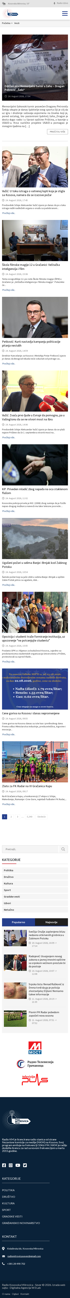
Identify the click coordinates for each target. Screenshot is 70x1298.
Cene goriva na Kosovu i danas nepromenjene (30, 713)
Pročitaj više (57, 131)
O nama (6, 1293)
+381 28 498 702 (16, 1263)
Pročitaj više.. (8, 213)
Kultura (8, 883)
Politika (8, 870)
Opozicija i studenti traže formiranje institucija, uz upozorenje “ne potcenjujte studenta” (33, 639)
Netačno (9, 909)
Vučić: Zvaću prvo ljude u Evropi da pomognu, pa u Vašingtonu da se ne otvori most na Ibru (33, 417)
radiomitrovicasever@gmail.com (24, 1256)
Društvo (9, 876)
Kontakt (24, 1293)
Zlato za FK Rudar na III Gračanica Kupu (27, 786)
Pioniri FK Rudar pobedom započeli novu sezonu (44, 1013)
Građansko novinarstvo (21, 1223)
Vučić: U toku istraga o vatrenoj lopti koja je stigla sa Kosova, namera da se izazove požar (33, 193)
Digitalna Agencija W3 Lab (25, 1287)
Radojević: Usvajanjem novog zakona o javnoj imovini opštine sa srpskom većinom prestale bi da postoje (47, 961)
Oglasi (15, 1293)
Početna (7, 23)
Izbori (7, 903)
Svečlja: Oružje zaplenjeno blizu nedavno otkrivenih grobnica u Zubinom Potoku (47, 935)
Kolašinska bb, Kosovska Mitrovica (25, 1248)
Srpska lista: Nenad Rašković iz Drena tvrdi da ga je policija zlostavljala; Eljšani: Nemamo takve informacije (46, 989)
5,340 (29, 816)
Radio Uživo (62, 3)
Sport (7, 890)
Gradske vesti (12, 896)
